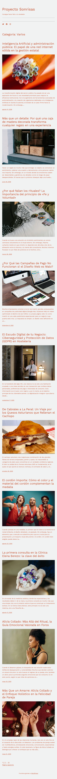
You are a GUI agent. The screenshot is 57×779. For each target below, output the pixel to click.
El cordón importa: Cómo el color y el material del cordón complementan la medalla (28, 484)
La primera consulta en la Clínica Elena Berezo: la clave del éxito (24, 554)
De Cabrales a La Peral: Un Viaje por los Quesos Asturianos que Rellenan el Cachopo (28, 413)
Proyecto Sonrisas (18, 9)
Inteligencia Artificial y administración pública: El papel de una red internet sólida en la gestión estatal (28, 47)
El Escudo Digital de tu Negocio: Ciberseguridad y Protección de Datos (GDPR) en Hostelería (28, 338)
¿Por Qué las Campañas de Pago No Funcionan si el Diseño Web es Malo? (27, 265)
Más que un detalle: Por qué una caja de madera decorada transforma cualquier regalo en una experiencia (27, 122)
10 (8, 762)
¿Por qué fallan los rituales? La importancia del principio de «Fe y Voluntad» (25, 194)
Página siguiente (8, 765)
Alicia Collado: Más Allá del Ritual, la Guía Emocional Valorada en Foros (27, 623)
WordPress (34, 773)
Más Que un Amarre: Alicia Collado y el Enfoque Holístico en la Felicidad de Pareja (27, 694)
